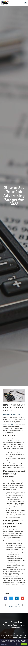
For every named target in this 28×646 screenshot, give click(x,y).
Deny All (13, 644)
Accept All (24, 644)
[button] (25, 3)
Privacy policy (4, 644)
